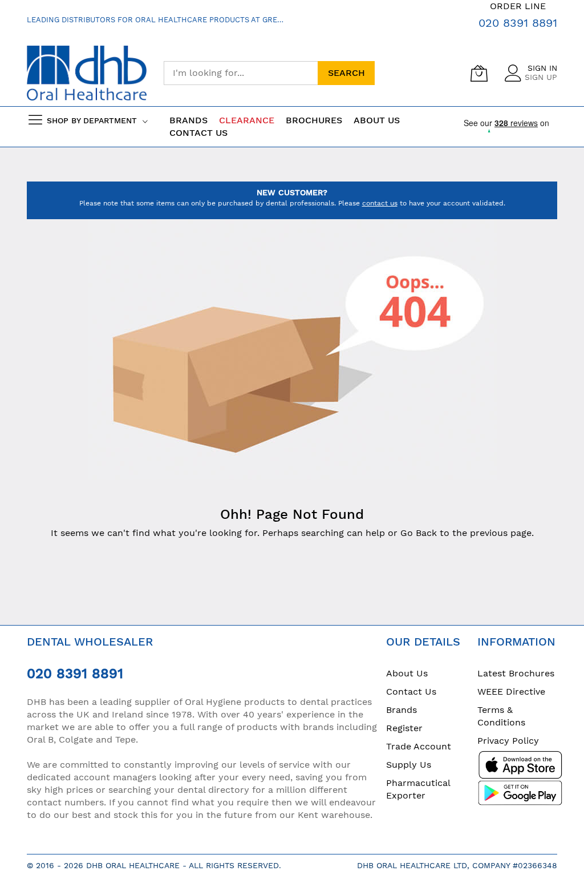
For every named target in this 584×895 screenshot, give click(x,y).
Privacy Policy (508, 740)
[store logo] (87, 73)
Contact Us (198, 132)
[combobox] (241, 73)
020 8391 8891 (517, 23)
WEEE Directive (511, 691)
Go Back (418, 532)
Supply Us (408, 764)
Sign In (542, 67)
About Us (407, 673)
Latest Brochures (515, 673)
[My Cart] (479, 73)
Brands (401, 709)
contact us (380, 203)
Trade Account (418, 746)
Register (404, 728)
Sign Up (541, 77)
